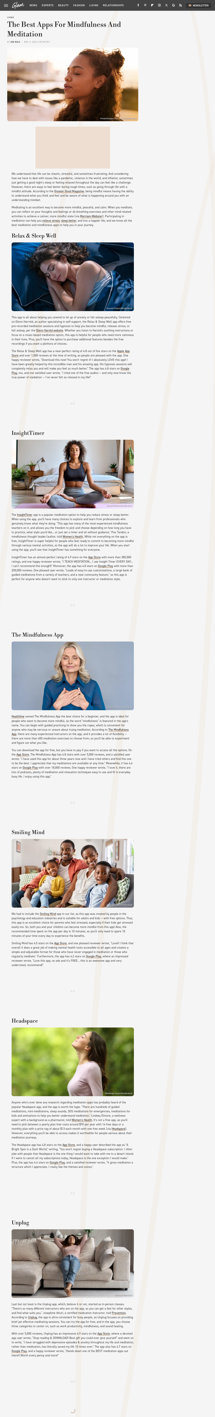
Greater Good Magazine (69, 191)
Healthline (18, 716)
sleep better (68, 221)
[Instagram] (159, 6)
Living (93, 5)
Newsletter (201, 5)
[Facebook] (138, 6)
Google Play (105, 566)
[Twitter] (166, 6)
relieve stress (51, 221)
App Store (94, 557)
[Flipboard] (152, 6)
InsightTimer (24, 515)
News (33, 5)
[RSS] (180, 6)
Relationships (113, 5)
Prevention (119, 1313)
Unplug (32, 1317)
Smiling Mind (48, 914)
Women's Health (73, 537)
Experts (48, 5)
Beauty (63, 5)
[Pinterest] (145, 6)
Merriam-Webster (91, 216)
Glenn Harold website (49, 330)
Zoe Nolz (15, 42)
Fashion (79, 5)
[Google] (173, 6)
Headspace (118, 1129)
